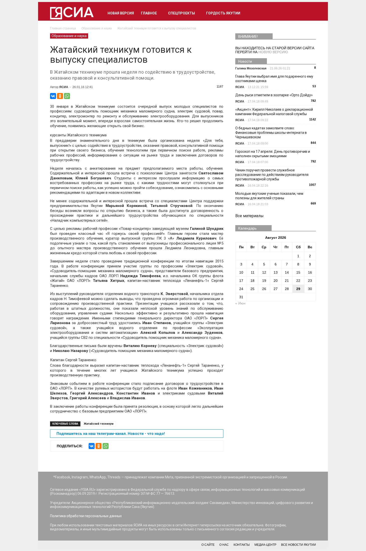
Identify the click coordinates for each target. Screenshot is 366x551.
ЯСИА (63, 87)
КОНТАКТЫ (242, 545)
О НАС (224, 545)
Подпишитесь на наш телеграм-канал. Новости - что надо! (111, 433)
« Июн (240, 303)
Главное (149, 13)
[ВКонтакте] (53, 96)
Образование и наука (69, 36)
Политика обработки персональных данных (86, 516)
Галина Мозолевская (250, 68)
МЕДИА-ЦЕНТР (265, 545)
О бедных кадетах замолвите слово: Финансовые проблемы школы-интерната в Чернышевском (271, 132)
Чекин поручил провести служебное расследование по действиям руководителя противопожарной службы (271, 174)
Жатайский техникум (99, 423)
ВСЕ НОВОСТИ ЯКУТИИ (298, 545)
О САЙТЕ (208, 545)
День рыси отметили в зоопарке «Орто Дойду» (274, 95)
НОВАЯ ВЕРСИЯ (121, 13)
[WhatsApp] (67, 96)
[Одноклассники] (60, 96)
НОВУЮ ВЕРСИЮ (273, 52)
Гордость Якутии (223, 13)
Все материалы (249, 215)
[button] (310, 13)
